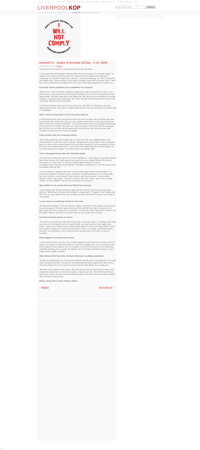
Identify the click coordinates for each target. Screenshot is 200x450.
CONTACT (49, 2)
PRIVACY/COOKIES (108, 2)
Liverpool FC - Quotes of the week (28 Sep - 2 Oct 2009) (73, 62)
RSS (136, 2)
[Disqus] (77, 335)
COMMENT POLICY (125, 2)
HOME (41, 2)
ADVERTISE (60, 2)
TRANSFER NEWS (92, 2)
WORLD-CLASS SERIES (75, 2)
